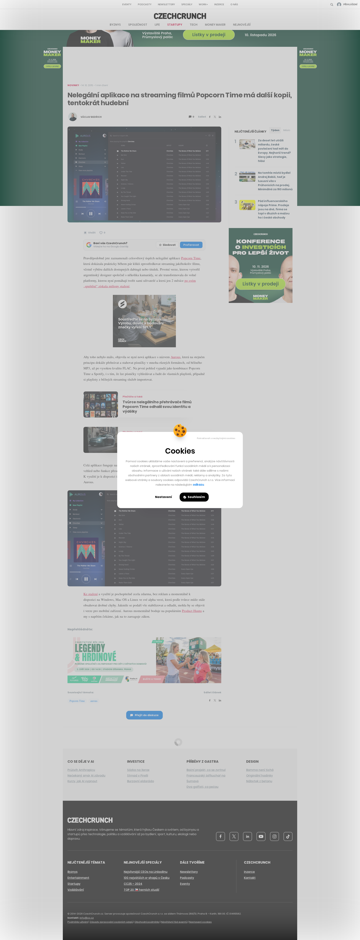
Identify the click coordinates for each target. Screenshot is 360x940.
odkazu (198, 485)
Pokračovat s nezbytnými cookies (216, 438)
